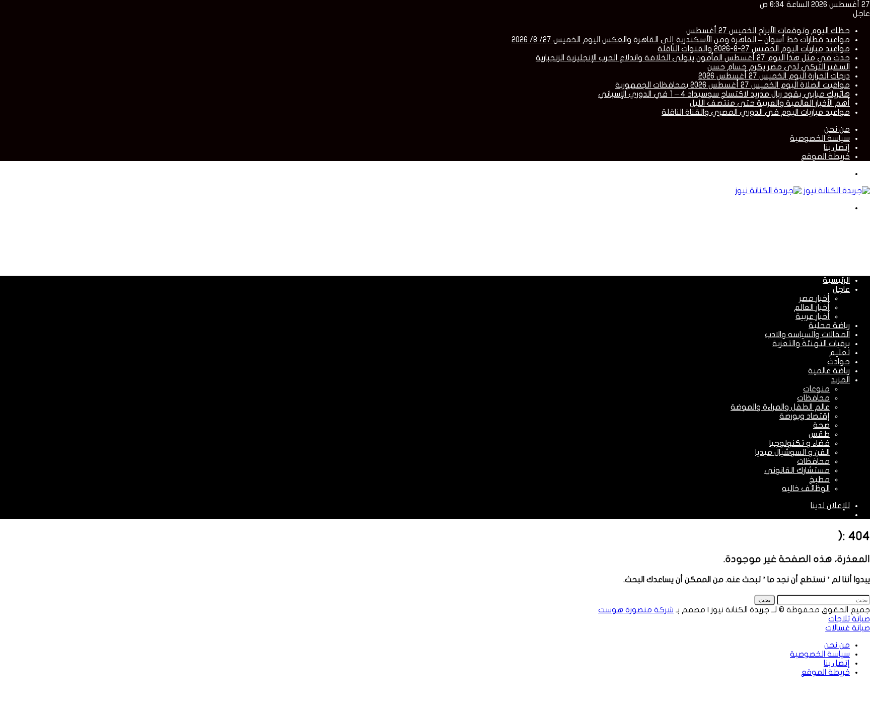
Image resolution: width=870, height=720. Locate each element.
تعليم (839, 353)
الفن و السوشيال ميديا (792, 452)
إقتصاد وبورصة (804, 416)
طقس (819, 434)
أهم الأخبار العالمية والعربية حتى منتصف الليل (770, 103)
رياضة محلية (829, 326)
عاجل (841, 289)
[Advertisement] (686, 243)
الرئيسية (836, 280)
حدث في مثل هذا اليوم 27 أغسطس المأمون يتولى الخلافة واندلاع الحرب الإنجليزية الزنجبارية (693, 58)
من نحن (837, 129)
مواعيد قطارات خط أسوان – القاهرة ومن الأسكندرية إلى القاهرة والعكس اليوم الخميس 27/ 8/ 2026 (681, 40)
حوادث (838, 362)
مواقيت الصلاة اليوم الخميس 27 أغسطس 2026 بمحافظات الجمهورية (732, 85)
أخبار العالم (812, 307)
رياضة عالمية (829, 371)
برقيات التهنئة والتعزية (811, 344)
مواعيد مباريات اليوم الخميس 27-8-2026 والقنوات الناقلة (754, 49)
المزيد (840, 380)
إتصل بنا (837, 147)
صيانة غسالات (847, 628)
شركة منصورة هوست (636, 610)
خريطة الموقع (825, 156)
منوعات (816, 389)
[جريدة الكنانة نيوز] (802, 191)
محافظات (813, 398)
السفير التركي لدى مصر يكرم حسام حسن (778, 67)
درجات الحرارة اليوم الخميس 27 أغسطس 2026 (774, 76)
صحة (821, 425)
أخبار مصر (814, 298)
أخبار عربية (812, 316)
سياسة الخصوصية (820, 138)
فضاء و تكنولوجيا (799, 443)
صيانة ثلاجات (849, 619)
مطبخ (819, 479)
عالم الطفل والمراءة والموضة (780, 407)
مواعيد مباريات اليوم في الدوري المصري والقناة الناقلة (756, 112)
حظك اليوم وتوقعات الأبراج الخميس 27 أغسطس (768, 31)
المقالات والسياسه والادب (807, 335)
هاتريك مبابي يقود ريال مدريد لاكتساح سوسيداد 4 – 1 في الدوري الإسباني (724, 94)
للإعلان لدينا (830, 506)
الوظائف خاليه (806, 489)
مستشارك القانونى (797, 470)
